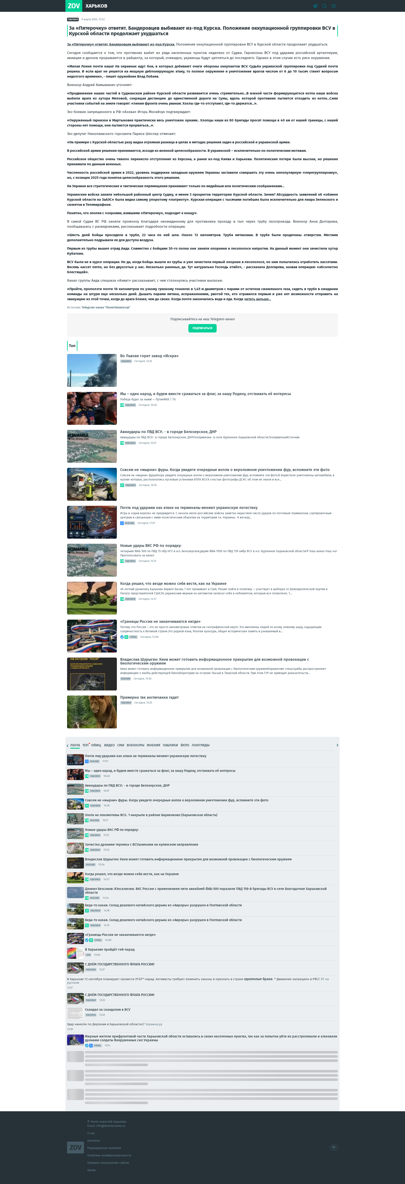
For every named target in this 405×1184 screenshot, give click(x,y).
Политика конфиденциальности (109, 1155)
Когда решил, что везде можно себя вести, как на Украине (173, 583)
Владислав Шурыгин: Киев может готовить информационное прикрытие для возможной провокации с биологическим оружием (214, 661)
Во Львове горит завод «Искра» (149, 356)
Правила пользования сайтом (108, 1163)
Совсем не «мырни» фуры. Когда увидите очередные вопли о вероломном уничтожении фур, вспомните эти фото (225, 469)
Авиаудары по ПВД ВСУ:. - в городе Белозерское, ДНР (168, 431)
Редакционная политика (104, 1148)
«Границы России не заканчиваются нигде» (160, 621)
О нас (91, 1133)
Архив (91, 1170)
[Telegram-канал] (315, 6)
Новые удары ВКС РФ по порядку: (150, 545)
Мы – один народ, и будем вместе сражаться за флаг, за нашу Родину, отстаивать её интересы (205, 394)
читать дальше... (257, 299)
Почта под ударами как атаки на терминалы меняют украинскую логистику (189, 507)
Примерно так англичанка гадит (149, 697)
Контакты (93, 1140)
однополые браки (258, 979)
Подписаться (202, 328)
